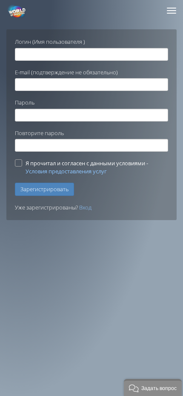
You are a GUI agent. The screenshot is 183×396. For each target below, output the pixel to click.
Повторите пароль (39, 133)
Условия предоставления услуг (66, 171)
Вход (85, 207)
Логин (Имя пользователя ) (50, 41)
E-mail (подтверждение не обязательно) (66, 72)
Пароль (24, 102)
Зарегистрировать (44, 189)
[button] (153, 387)
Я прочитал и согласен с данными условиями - (87, 167)
